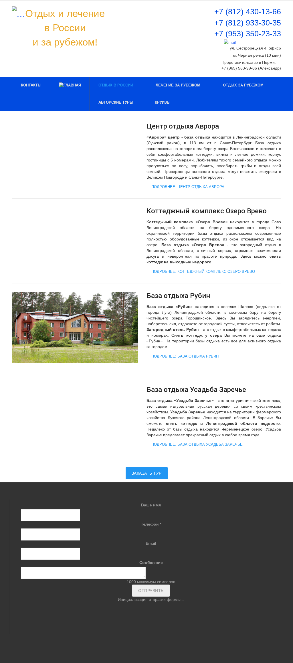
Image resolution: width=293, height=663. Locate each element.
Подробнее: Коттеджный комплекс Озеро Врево (202, 271)
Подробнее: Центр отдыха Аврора (187, 187)
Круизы (163, 102)
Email (151, 543)
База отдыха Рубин (178, 296)
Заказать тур (147, 473)
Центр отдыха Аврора (182, 126)
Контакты (31, 85)
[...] (18, 13)
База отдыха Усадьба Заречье (196, 390)
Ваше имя (151, 505)
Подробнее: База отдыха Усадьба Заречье (196, 444)
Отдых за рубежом (244, 85)
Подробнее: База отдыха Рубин (184, 356)
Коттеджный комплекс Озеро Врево (206, 211)
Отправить (151, 590)
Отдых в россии (116, 85)
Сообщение (151, 562)
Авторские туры (115, 102)
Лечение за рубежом (178, 85)
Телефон (151, 524)
